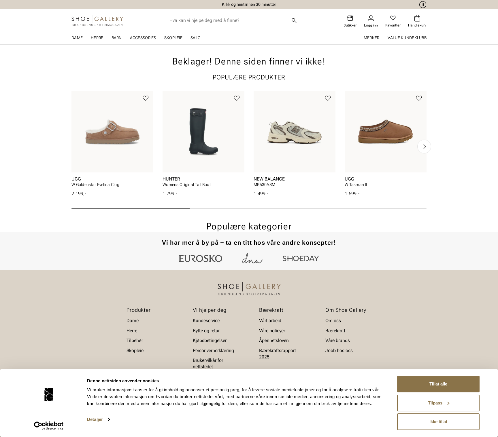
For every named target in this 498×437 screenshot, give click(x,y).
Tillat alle (438, 383)
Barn (117, 37)
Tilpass (435, 402)
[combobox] (228, 20)
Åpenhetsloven (274, 340)
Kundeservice (206, 320)
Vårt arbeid (270, 320)
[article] (112, 141)
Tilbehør (135, 340)
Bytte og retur (206, 330)
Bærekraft (335, 330)
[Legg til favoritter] (145, 98)
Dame (77, 37)
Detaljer (95, 419)
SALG (195, 37)
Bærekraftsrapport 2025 (277, 353)
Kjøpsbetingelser (210, 340)
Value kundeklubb (407, 37)
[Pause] (422, 4)
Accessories (143, 37)
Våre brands (337, 340)
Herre (97, 37)
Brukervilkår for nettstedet (208, 363)
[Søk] (294, 20)
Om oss (333, 320)
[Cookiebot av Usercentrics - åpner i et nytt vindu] (49, 425)
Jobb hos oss (339, 350)
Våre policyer (272, 330)
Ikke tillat (438, 421)
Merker (372, 37)
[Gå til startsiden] (97, 20)
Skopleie (173, 37)
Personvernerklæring (213, 350)
